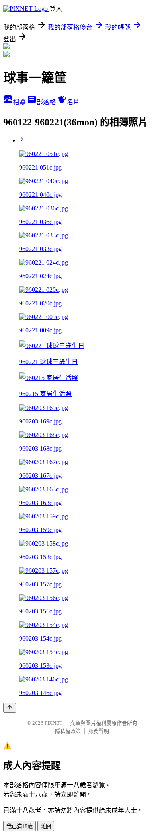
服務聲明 (98, 731)
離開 (46, 826)
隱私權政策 (68, 731)
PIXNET (53, 723)
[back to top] (9, 708)
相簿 (20, 102)
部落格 (47, 102)
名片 (73, 102)
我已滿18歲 (19, 826)
